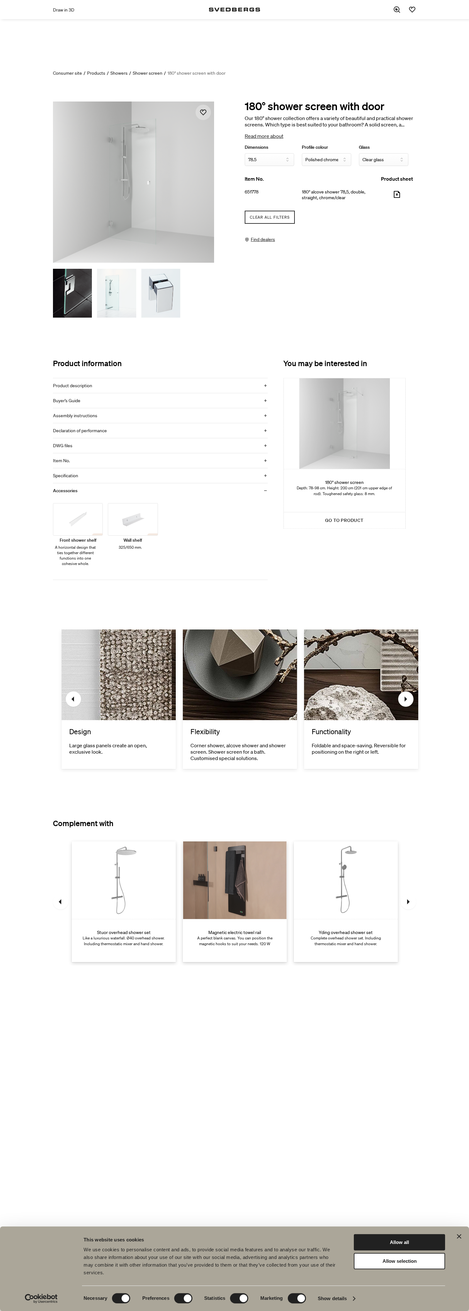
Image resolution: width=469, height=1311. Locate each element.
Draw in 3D (63, 10)
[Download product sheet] (397, 197)
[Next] (405, 699)
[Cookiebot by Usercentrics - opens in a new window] (41, 1298)
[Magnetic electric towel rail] (235, 901)
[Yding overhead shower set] (346, 901)
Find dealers (263, 239)
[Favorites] (412, 9)
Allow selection (400, 1261)
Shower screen (147, 73)
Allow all (399, 1242)
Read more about (264, 136)
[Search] (397, 9)
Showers (119, 73)
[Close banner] (459, 1236)
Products (96, 73)
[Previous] (73, 699)
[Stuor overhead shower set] (124, 901)
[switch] (183, 1298)
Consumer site (67, 73)
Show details (332, 1298)
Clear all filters (270, 217)
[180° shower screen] (344, 453)
